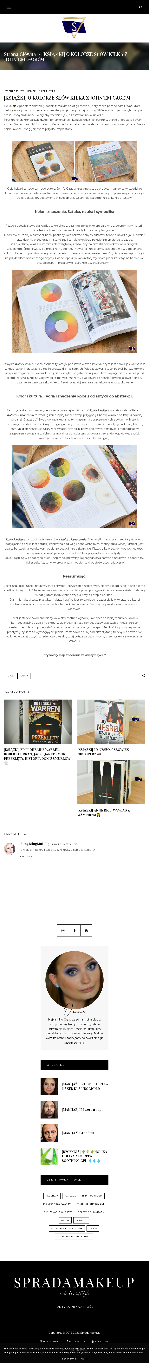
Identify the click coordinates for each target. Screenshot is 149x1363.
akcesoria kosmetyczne (67, 1228)
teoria (24, 676)
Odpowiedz (28, 856)
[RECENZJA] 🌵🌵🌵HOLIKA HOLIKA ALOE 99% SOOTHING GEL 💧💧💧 (84, 1156)
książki (31, 91)
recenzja (52, 1196)
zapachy (81, 1220)
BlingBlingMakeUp (34, 844)
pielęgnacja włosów (58, 1212)
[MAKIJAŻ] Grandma (78, 1133)
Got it (84, 1359)
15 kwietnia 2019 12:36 (64, 844)
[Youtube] (86, 930)
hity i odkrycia (92, 1196)
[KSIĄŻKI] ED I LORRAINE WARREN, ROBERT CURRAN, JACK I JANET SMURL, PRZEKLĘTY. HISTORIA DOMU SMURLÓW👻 (37, 756)
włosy (65, 1220)
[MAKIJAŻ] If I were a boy (81, 1109)
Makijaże (70, 1196)
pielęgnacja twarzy (57, 1204)
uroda (93, 1228)
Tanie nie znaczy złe (91, 1204)
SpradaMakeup (74, 1282)
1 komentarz (47, 91)
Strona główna (20, 54)
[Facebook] (75, 930)
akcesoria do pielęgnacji (74, 1236)
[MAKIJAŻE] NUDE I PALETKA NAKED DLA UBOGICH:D (85, 1086)
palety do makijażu (91, 1212)
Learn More (69, 1359)
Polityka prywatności (75, 1306)
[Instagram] (63, 930)
